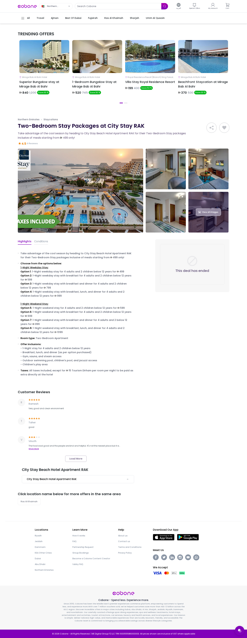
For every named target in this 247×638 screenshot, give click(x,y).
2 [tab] (125, 102)
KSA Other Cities (43, 552)
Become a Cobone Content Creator (91, 558)
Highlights (24, 241)
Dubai (38, 558)
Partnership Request (83, 547)
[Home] (27, 6)
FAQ (74, 541)
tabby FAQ (77, 564)
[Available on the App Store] (163, 537)
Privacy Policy (125, 552)
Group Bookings (80, 552)
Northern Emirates (28, 119)
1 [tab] (121, 102)
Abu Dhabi (40, 564)
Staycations (51, 119)
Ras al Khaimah (29, 501)
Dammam (40, 547)
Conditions (41, 241)
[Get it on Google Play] (188, 537)
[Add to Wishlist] (224, 128)
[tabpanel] (44, 70)
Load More (75, 458)
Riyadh (38, 535)
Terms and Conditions (129, 547)
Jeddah (39, 541)
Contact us (124, 541)
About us (123, 535)
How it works (78, 535)
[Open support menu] (239, 630)
